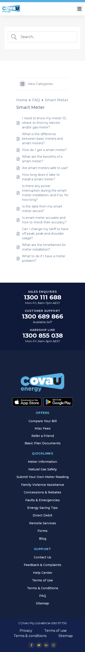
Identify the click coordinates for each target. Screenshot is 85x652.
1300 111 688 (42, 297)
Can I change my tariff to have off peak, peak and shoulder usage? (45, 233)
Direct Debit (42, 515)
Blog (42, 539)
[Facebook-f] (31, 645)
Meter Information (42, 462)
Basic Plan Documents (43, 443)
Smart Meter (56, 100)
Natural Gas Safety (42, 469)
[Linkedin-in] (46, 645)
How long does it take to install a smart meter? (41, 177)
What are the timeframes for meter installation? (44, 247)
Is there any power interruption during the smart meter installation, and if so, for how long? (45, 193)
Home (21, 100)
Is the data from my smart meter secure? (42, 208)
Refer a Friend (42, 436)
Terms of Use (42, 580)
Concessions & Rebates (42, 492)
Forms (42, 531)
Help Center (42, 573)
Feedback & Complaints (42, 565)
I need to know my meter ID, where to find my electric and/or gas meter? (44, 122)
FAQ (36, 100)
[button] (79, 8)
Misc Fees (43, 428)
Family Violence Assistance (42, 485)
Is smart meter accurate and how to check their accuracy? (45, 220)
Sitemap (42, 603)
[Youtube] (39, 645)
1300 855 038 (42, 335)
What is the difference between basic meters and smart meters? (42, 138)
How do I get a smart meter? (44, 150)
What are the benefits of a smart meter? (42, 159)
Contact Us (42, 557)
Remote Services (42, 523)
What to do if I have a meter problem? (43, 258)
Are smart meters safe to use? (45, 168)
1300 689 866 (42, 316)
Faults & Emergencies (42, 500)
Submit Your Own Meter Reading (43, 477)
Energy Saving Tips (42, 508)
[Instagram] (53, 645)
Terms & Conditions (42, 588)
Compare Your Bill (43, 421)
